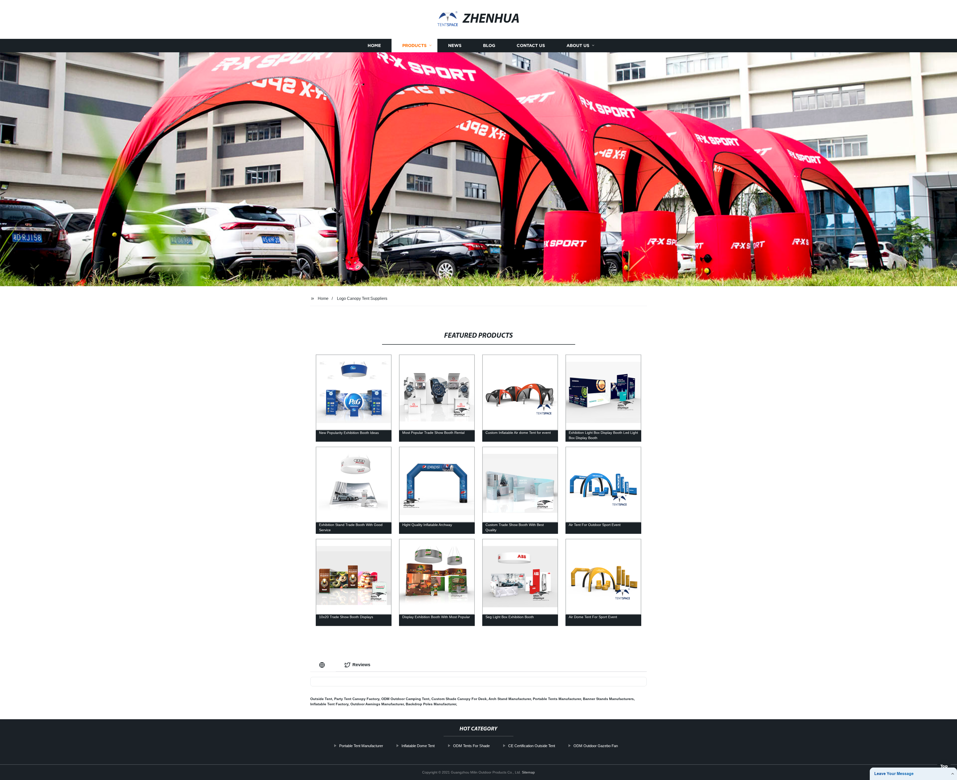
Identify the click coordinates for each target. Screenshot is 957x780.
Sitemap (528, 772)
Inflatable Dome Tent (418, 746)
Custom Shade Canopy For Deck (459, 699)
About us (577, 45)
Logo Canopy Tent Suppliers (362, 298)
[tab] (323, 664)
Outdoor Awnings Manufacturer (377, 704)
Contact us (531, 45)
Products (414, 45)
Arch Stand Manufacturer (509, 699)
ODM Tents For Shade (471, 746)
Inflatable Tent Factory (329, 704)
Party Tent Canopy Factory (356, 699)
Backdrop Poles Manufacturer (431, 704)
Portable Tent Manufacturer (361, 746)
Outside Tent (321, 699)
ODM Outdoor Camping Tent (405, 699)
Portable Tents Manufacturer (557, 699)
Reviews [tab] (361, 664)
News (455, 45)
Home (374, 45)
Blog (489, 45)
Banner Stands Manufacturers (608, 699)
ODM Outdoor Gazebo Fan (595, 746)
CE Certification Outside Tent (531, 746)
